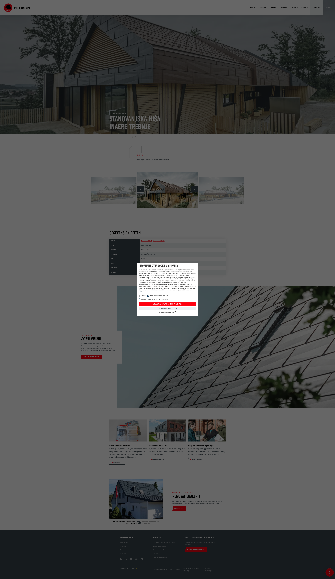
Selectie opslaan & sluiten (167, 308)
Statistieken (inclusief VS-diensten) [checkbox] (159, 295)
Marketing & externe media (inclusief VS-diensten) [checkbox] (154, 299)
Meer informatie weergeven (166, 312)
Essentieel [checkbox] (143, 295)
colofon (163, 290)
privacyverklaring (151, 290)
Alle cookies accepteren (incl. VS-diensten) (167, 304)
